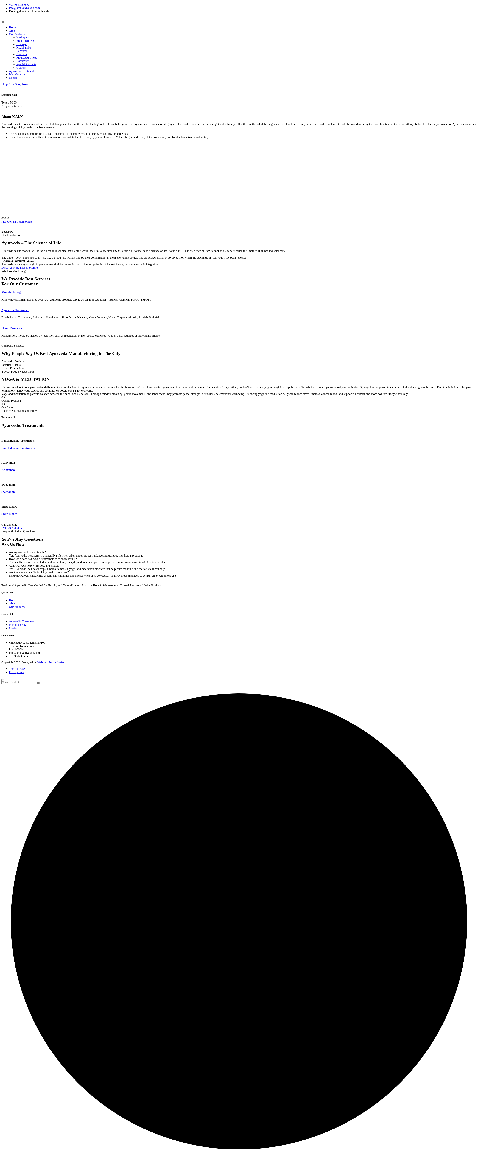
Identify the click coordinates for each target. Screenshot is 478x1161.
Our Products (17, 34)
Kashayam (22, 37)
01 (2, 218)
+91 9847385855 (19, 4)
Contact (13, 77)
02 (5, 218)
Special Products (26, 64)
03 (8, 218)
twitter (29, 221)
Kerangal (21, 44)
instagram (18, 221)
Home (12, 27)
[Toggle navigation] (2, 22)
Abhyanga (8, 469)
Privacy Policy (17, 672)
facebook (6, 221)
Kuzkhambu (23, 47)
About (12, 30)
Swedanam (8, 491)
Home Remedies (11, 328)
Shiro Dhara (9, 513)
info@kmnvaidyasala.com (24, 8)
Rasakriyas (22, 60)
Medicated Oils (25, 40)
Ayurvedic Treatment (21, 71)
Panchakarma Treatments (18, 448)
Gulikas (21, 67)
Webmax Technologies (50, 662)
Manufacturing (17, 74)
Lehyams (21, 50)
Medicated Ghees (26, 57)
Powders (21, 54)
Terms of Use (17, 668)
